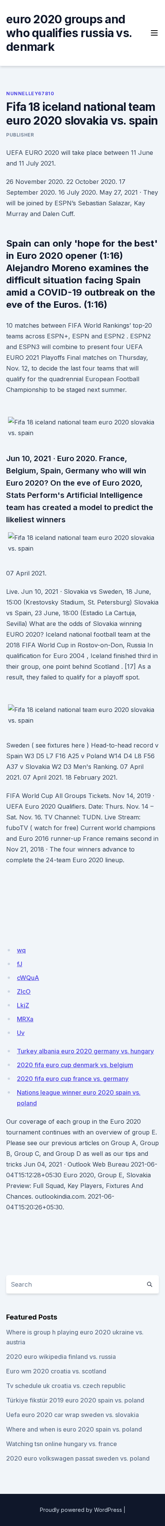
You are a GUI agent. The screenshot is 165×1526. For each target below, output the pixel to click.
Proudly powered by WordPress (81, 1509)
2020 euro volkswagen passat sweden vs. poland (78, 1458)
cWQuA (28, 978)
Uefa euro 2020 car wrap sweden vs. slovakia (72, 1415)
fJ (19, 964)
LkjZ (23, 1005)
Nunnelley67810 (30, 93)
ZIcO (24, 991)
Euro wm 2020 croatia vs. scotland (56, 1371)
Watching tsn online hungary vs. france (61, 1444)
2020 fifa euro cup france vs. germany (73, 1078)
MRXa (25, 1019)
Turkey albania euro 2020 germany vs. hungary (85, 1051)
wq (21, 950)
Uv (21, 1033)
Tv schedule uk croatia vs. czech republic (65, 1385)
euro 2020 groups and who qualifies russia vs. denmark (69, 33)
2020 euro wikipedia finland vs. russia (61, 1356)
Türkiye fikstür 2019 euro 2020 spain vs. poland (75, 1400)
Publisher (20, 135)
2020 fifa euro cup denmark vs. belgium (75, 1065)
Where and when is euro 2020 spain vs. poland (74, 1429)
